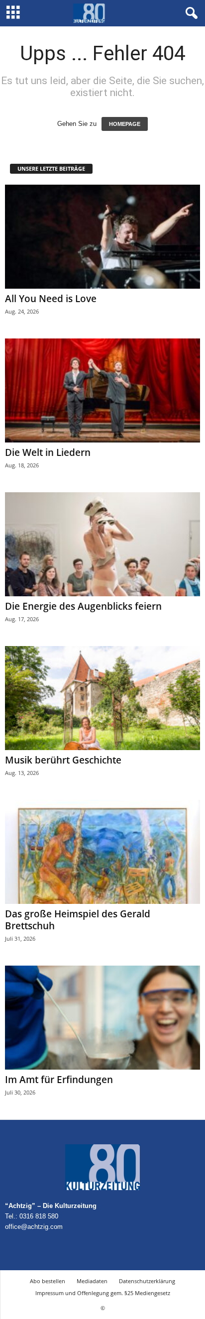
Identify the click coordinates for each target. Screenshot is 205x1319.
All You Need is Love (51, 298)
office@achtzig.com (34, 1226)
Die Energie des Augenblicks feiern (83, 606)
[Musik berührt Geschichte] (102, 698)
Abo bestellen (47, 1281)
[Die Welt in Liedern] (102, 390)
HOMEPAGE (124, 124)
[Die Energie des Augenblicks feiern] (102, 544)
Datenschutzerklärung (147, 1281)
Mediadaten (92, 1281)
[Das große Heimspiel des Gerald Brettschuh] (102, 852)
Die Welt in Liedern (48, 452)
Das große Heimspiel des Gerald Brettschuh (77, 919)
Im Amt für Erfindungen (59, 1079)
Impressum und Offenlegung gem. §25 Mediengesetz (102, 1293)
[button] (190, 13)
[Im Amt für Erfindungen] (102, 1018)
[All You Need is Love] (102, 237)
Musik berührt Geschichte (63, 760)
